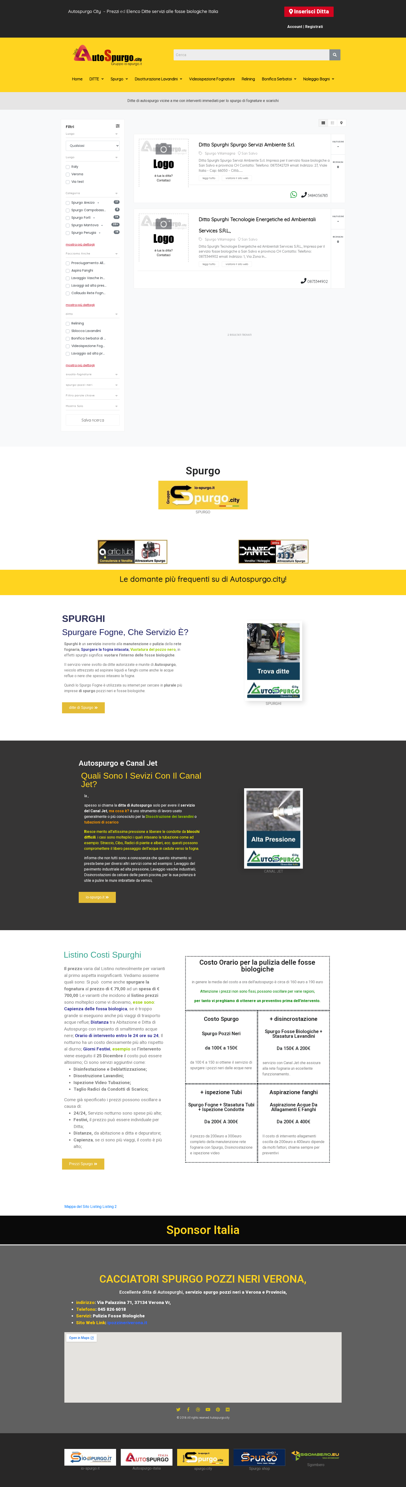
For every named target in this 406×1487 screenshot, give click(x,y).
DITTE (94, 79)
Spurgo (117, 79)
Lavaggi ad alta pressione (89, 285)
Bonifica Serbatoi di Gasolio (89, 338)
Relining (248, 79)
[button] (309, 12)
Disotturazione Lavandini (156, 79)
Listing (96, 1206)
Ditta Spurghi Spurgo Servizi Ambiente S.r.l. (247, 144)
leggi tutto (209, 178)
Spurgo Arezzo (83, 202)
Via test (77, 181)
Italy (74, 166)
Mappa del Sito (76, 1206)
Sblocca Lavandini (86, 330)
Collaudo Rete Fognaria (89, 293)
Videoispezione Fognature (212, 79)
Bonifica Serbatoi (277, 79)
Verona (77, 174)
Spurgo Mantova (85, 225)
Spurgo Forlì (81, 217)
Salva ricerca (93, 420)
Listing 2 (109, 1206)
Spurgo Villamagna (220, 153)
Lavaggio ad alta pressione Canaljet (89, 353)
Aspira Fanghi (82, 270)
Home (77, 79)
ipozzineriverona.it (127, 1322)
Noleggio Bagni (316, 79)
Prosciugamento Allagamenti (89, 263)
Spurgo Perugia (84, 232)
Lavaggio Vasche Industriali (89, 278)
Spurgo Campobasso (89, 210)
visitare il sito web (237, 178)
